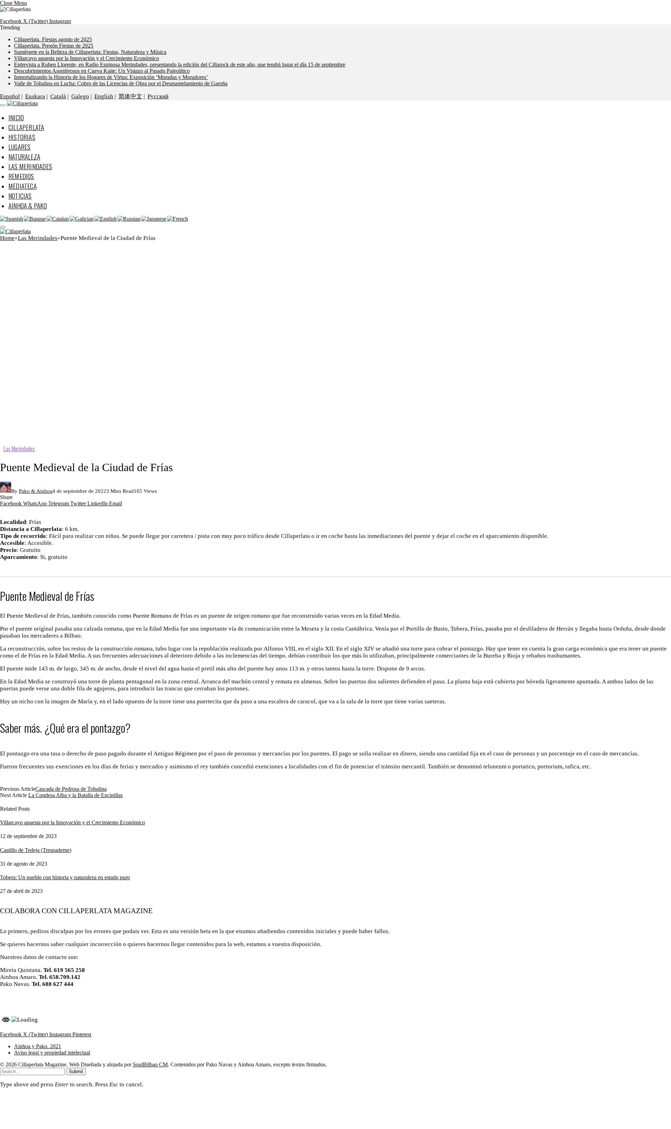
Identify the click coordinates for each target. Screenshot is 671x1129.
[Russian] (129, 219)
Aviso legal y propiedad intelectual (52, 1053)
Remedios (21, 176)
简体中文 (130, 96)
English (103, 96)
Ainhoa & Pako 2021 (33, 999)
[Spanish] (12, 219)
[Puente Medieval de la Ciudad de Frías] (209, 440)
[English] (105, 219)
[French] (178, 219)
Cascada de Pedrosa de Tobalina (71, 789)
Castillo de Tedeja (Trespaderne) (35, 850)
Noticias (20, 195)
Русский (157, 96)
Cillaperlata (26, 127)
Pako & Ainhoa (35, 491)
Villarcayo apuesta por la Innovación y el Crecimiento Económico (86, 58)
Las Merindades (30, 166)
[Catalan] (58, 219)
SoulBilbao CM (150, 1064)
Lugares (19, 146)
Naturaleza (24, 156)
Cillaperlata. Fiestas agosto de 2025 (53, 39)
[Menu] (2, 105)
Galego (80, 96)
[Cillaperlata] (22, 103)
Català (58, 96)
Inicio (16, 117)
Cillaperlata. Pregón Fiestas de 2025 (53, 46)
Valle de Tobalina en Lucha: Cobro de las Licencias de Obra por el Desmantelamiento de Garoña (121, 83)
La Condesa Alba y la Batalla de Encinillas (75, 795)
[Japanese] (154, 219)
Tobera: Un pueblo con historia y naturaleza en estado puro (65, 877)
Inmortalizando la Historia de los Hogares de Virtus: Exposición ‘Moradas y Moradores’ (111, 77)
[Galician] (82, 219)
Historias (21, 137)
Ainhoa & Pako (27, 205)
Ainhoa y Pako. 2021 (37, 1046)
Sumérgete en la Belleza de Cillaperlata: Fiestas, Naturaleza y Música (90, 52)
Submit (76, 1071)
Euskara (35, 96)
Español (10, 96)
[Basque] (35, 219)
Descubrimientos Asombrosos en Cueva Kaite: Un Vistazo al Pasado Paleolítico (102, 71)
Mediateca (22, 186)
